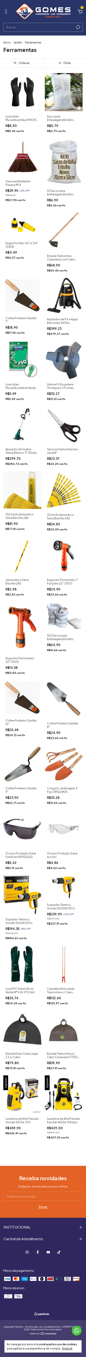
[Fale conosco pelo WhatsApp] (77, 1331)
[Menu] (6, 12)
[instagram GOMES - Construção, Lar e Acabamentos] (27, 1252)
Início (7, 42)
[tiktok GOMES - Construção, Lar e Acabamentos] (59, 1252)
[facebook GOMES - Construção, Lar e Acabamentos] (37, 1252)
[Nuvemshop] (43, 1334)
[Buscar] (78, 27)
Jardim (17, 42)
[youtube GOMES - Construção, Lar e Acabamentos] (48, 1252)
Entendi (67, 1348)
